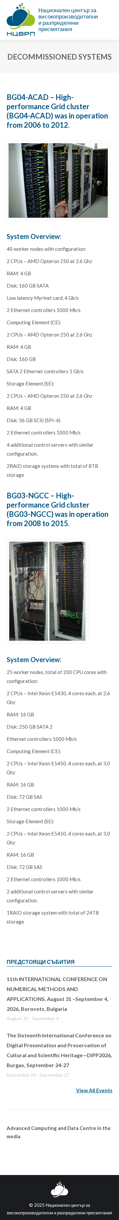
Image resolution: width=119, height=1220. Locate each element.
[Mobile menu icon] (108, 19)
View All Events (94, 1090)
